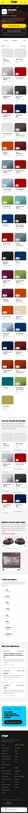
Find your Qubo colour (14, 26)
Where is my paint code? (14, 31)
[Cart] (24, 2)
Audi (16, 761)
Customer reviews (6, 784)
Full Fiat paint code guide (8, 534)
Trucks (3, 761)
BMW (16, 751)
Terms (16, 773)
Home (3, 7)
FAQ (3, 782)
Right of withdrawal (19, 776)
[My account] (21, 2)
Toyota (16, 753)
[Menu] (2, 2)
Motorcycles (4, 753)
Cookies (16, 787)
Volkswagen (17, 748)
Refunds (17, 782)
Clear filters (23, 46)
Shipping (17, 779)
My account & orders (6, 771)
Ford (16, 759)
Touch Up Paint (9, 7)
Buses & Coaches (6, 764)
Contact (3, 792)
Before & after (5, 787)
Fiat (14, 7)
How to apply (5, 776)
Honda (16, 756)
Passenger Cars (5, 751)
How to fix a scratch (6, 779)
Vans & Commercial (6, 759)
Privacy (16, 784)
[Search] (25, 40)
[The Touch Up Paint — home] (14, 2)
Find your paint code (6, 773)
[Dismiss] (26, 808)
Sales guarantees (6, 790)
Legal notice (17, 771)
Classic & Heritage (6, 756)
